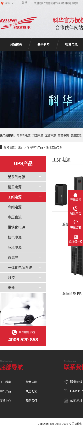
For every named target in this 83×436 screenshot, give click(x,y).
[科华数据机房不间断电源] (18, 23)
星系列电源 (23, 135)
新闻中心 (5, 400)
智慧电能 (31, 382)
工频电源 (50, 135)
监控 (11, 277)
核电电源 (15, 237)
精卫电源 (37, 135)
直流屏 (13, 257)
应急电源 (15, 247)
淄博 (24, 2)
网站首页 (16, 44)
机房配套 (31, 391)
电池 (11, 287)
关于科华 (43, 44)
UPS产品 (5, 391)
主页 (21, 147)
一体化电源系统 (20, 267)
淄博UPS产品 (35, 147)
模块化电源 (16, 227)
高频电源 (63, 135)
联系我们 (31, 400)
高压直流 (76, 135)
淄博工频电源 (54, 147)
